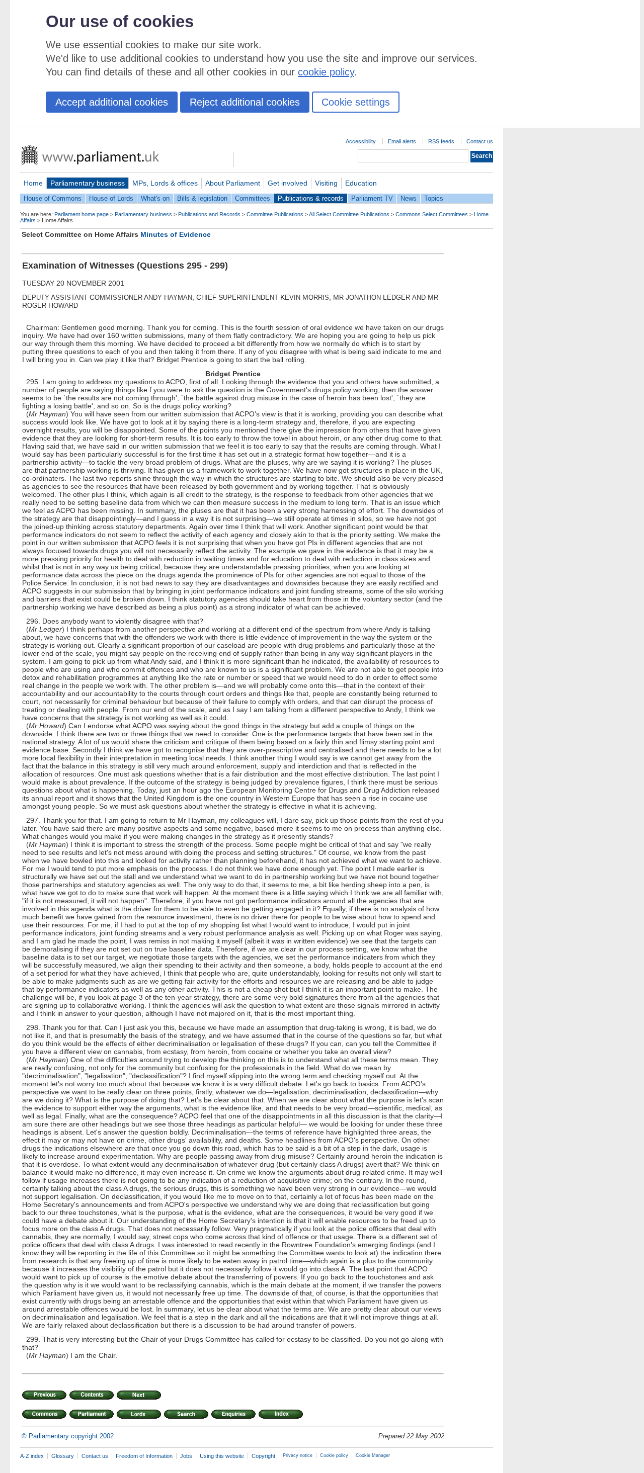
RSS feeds (441, 141)
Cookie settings (355, 102)
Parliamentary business (87, 183)
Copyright (263, 1456)
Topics (433, 198)
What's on (155, 198)
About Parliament (232, 183)
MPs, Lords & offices (165, 183)
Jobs (186, 1456)
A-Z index (32, 1456)
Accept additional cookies (111, 102)
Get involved (287, 183)
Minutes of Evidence (175, 234)
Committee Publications (275, 214)
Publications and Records (209, 214)
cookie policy (326, 71)
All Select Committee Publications (349, 214)
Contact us (479, 141)
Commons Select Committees (431, 214)
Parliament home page (81, 214)
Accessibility (361, 141)
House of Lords (111, 198)
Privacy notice (297, 1455)
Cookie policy (334, 1455)
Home (33, 183)
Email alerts (402, 141)
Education (361, 183)
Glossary (62, 1456)
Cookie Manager (373, 1455)
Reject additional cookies (245, 102)
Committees (252, 198)
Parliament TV (372, 198)
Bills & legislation (202, 198)
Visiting (326, 183)
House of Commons (53, 198)
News (408, 198)
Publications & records (311, 198)
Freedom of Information (144, 1456)
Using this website (222, 1456)
